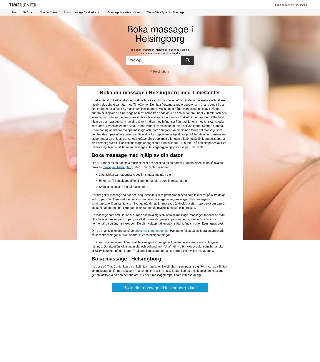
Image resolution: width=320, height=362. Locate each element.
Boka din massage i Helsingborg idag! (160, 287)
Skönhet (28, 12)
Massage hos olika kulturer (124, 12)
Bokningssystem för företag (291, 4)
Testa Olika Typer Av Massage (165, 12)
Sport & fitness (49, 12)
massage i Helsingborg (118, 167)
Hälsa (12, 12)
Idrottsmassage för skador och (82, 12)
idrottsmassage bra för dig (152, 230)
